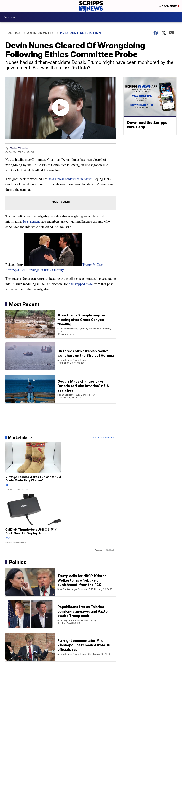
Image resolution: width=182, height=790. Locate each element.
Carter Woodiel (19, 148)
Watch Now (168, 6)
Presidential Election (80, 33)
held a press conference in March (70, 179)
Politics (13, 33)
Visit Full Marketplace (104, 437)
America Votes (40, 33)
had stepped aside (81, 284)
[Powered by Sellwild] (111, 550)
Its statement (31, 221)
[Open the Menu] (5, 6)
